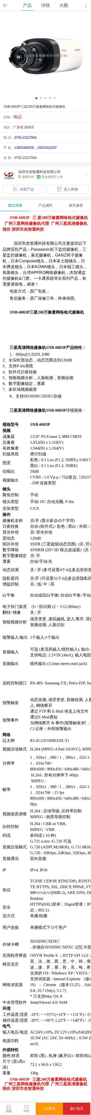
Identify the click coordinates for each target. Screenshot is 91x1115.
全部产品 (27, 189)
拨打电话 (76, 1108)
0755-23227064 (25, 138)
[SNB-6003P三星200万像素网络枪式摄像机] (45, 56)
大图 (63, 5)
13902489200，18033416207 (35, 148)
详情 (45, 5)
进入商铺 (71, 189)
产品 (27, 5)
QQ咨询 (49, 1108)
